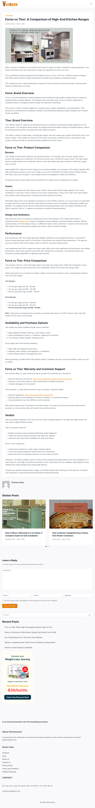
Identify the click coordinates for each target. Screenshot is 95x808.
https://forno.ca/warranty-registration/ (39, 395)
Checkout (5, 753)
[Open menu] (91, 3)
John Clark (57, 539)
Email (36, 595)
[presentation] (24, 514)
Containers (9, 15)
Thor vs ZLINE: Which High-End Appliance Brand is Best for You (28, 627)
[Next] (89, 522)
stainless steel (23, 221)
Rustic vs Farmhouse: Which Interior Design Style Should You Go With (30, 632)
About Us (5, 759)
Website (68, 595)
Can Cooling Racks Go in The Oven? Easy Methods (23, 637)
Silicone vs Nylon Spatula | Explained (18, 647)
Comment (7, 570)
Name (6, 595)
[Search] (89, 615)
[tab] (47, 546)
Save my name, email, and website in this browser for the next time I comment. (30, 600)
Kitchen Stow (11, 24)
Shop (4, 756)
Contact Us (6, 762)
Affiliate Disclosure (9, 772)
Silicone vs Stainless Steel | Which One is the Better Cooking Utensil (30, 642)
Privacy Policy (7, 765)
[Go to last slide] (5, 522)
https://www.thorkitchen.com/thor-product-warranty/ (52, 379)
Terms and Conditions (10, 769)
